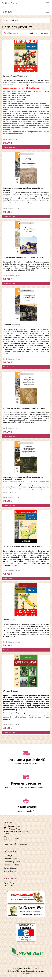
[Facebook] (5, 883)
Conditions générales (12, 862)
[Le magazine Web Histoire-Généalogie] (26, 897)
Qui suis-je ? (8, 855)
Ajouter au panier (9, 147)
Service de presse (10, 871)
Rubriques (7, 11)
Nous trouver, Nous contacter (15, 844)
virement (43, 787)
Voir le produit (9, 578)
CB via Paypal (17, 787)
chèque (33, 787)
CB (10, 787)
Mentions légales (10, 858)
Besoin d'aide (26, 807)
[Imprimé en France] (26, 932)
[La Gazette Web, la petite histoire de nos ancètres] (26, 911)
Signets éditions (10, 868)
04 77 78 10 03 (13, 838)
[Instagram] (12, 883)
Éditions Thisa (9, 3)
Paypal (27, 787)
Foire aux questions (11, 865)
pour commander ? (26, 811)
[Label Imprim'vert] (26, 952)
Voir (31, 33)
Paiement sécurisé (26, 783)
